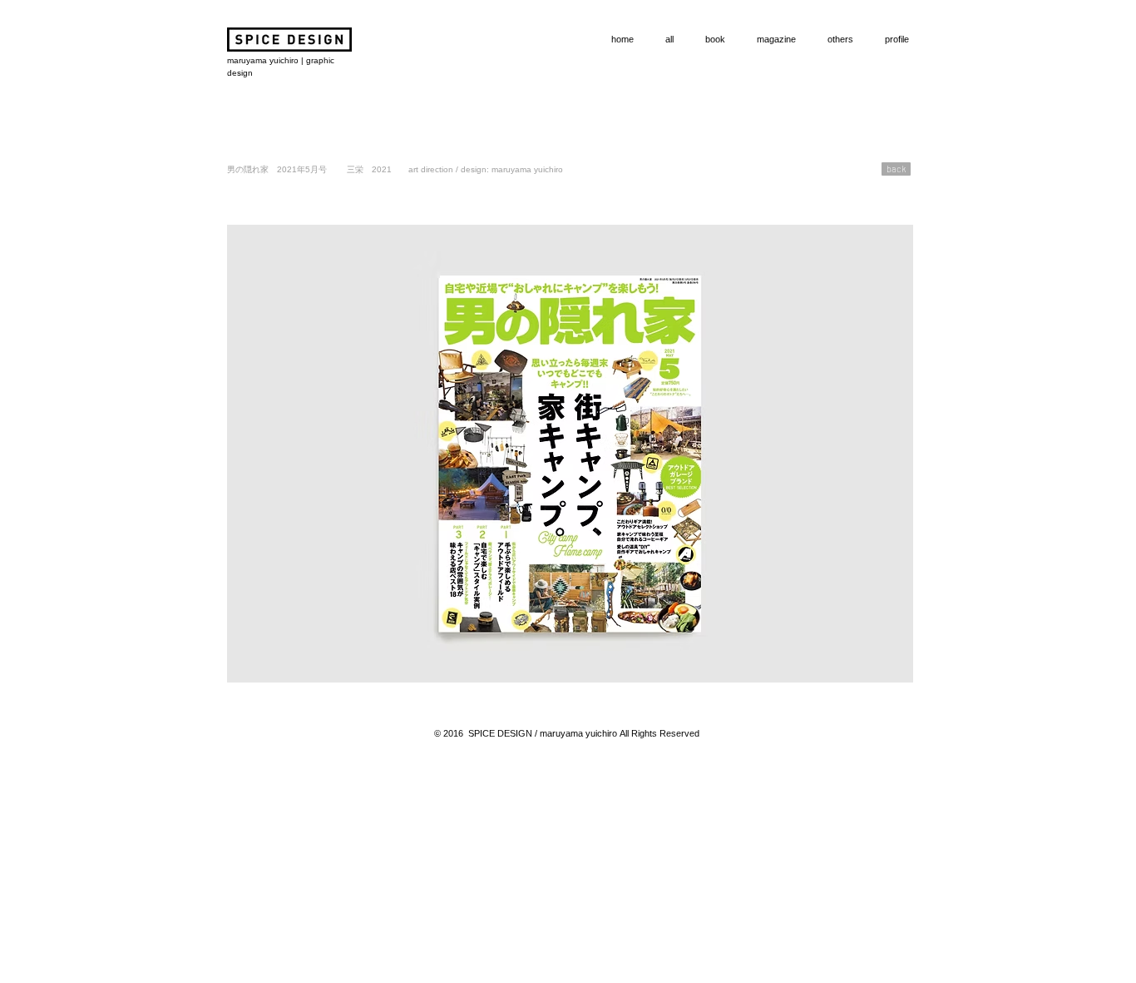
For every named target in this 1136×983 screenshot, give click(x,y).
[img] (570, 454)
